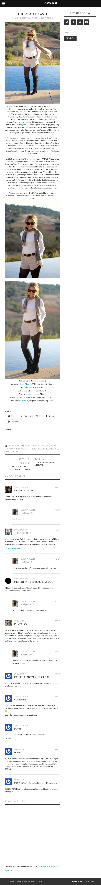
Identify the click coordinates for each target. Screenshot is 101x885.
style (31, 449)
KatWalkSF (33, 18)
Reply (57, 488)
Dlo (28, 125)
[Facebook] (73, 22)
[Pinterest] (80, 22)
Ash (24, 125)
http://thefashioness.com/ (16, 548)
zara (20, 452)
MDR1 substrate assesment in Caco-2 (35, 782)
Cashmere (41, 446)
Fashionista (77, 882)
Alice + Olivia (24, 384)
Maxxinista (15, 449)
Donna (18, 728)
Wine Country (11, 452)
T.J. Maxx (36, 148)
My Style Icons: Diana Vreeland (44, 463)
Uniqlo (28, 387)
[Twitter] (66, 22)
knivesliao (20, 624)
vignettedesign (23, 490)
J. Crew (25, 391)
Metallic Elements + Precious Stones (21, 468)
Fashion (53, 446)
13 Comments (47, 18)
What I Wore (13, 446)
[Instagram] (86, 22)
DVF (47, 446)
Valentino (50, 177)
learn (17, 752)
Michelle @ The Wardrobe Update (33, 581)
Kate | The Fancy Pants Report (31, 677)
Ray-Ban (25, 400)
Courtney (20, 699)
